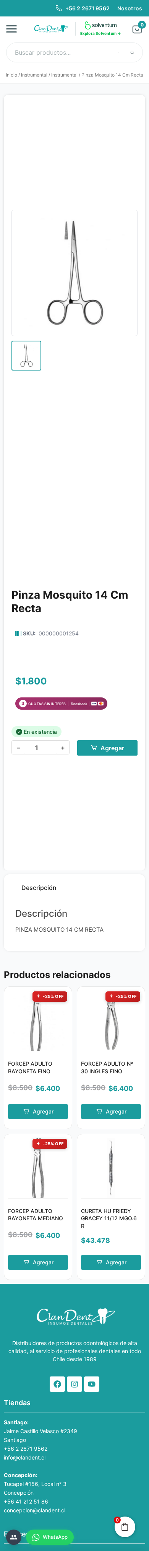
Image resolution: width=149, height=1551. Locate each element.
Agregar (112, 748)
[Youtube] (91, 1384)
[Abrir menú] (13, 28)
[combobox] (74, 52)
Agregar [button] (43, 1111)
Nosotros (129, 8)
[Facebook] (57, 1384)
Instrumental (34, 75)
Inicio (11, 75)
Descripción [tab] (39, 887)
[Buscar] (132, 52)
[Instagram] (74, 1384)
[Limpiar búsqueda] (118, 52)
